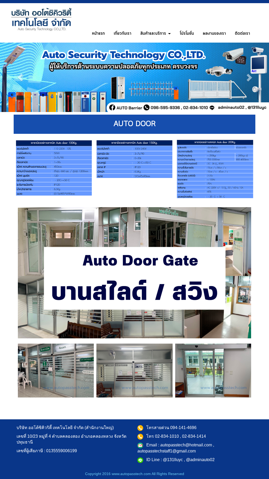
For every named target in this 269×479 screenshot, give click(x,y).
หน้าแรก (98, 33)
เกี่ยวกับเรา (122, 33)
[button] (20, 77)
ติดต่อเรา (242, 33)
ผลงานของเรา (214, 33)
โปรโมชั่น (187, 33)
